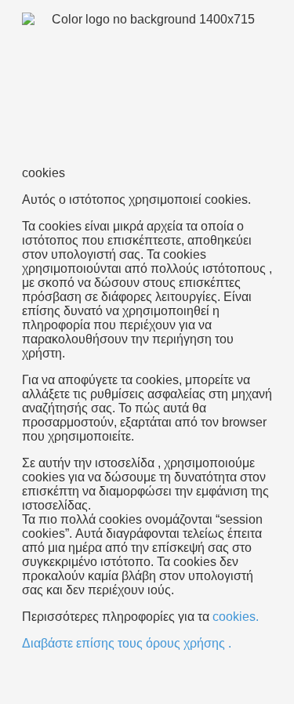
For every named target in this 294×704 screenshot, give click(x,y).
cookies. (235, 616)
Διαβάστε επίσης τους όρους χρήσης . (126, 643)
